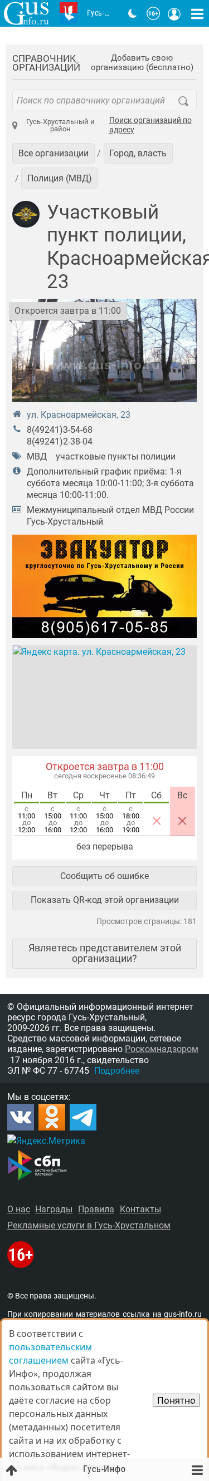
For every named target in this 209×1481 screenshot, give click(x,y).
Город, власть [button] (138, 153)
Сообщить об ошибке (104, 876)
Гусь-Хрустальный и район (60, 125)
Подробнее (116, 1070)
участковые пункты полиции (116, 456)
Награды (53, 1209)
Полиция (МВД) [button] (59, 178)
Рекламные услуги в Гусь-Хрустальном (89, 1225)
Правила (96, 1209)
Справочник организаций (46, 63)
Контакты (140, 1209)
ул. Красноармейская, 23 (78, 414)
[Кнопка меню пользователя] (174, 13)
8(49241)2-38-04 (60, 441)
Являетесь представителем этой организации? (104, 953)
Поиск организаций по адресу (150, 125)
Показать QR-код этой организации (105, 900)
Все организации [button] (53, 153)
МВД (37, 456)
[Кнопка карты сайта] (197, 13)
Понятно (176, 1400)
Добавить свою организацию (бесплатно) (142, 62)
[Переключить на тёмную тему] (132, 13)
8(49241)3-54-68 (60, 429)
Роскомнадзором (161, 1049)
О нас (18, 1209)
